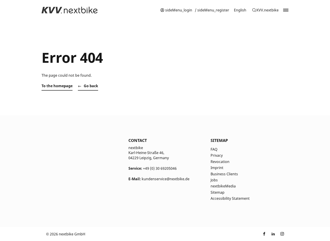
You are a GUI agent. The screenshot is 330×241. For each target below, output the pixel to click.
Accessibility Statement (230, 198)
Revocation (220, 161)
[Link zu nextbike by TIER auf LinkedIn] (273, 234)
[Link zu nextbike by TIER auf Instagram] (282, 234)
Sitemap (217, 192)
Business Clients (224, 174)
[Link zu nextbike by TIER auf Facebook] (264, 234)
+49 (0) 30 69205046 (160, 168)
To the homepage (57, 85)
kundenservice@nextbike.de (165, 178)
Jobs (214, 180)
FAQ (214, 149)
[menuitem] (240, 10)
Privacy (217, 155)
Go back (91, 85)
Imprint (217, 167)
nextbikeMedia (223, 186)
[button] (265, 10)
